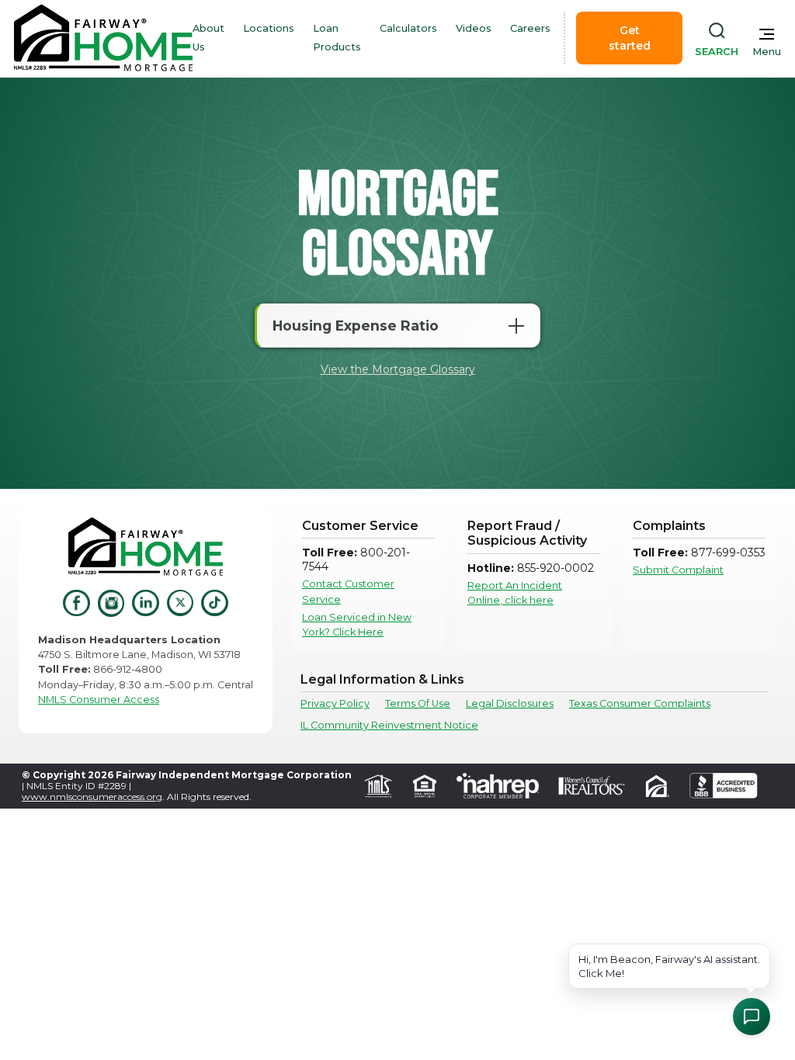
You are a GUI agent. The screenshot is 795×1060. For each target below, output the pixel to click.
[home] (103, 38)
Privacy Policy (335, 703)
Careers (530, 28)
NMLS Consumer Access (98, 699)
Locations (268, 28)
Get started (630, 38)
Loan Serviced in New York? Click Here (356, 624)
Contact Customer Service (348, 591)
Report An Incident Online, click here (514, 593)
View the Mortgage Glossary (398, 369)
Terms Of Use (417, 703)
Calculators (408, 28)
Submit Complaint (678, 570)
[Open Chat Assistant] (751, 1016)
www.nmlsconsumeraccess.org (92, 796)
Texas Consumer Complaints (639, 703)
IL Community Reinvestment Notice (389, 725)
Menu (766, 51)
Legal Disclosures (510, 703)
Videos (473, 28)
